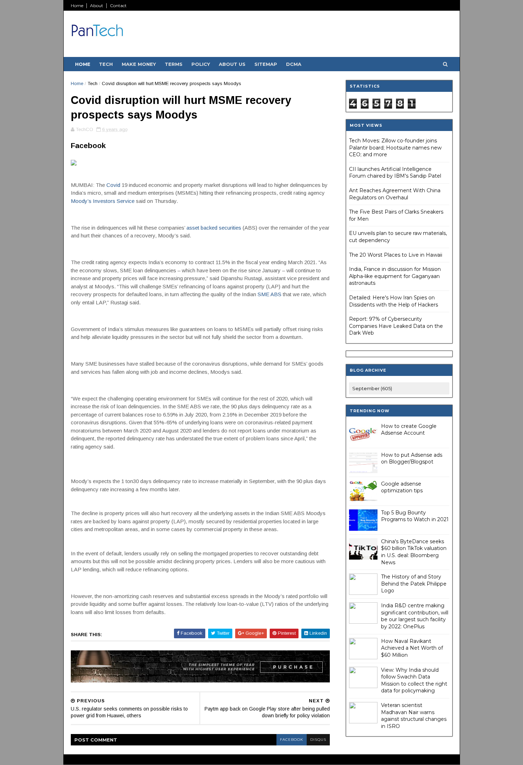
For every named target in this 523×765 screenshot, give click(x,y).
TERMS (174, 64)
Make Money (139, 64)
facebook (291, 739)
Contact (118, 5)
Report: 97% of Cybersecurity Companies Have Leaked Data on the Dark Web (396, 326)
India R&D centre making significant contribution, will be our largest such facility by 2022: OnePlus (414, 616)
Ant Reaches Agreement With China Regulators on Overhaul (394, 194)
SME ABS (269, 294)
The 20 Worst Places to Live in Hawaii (395, 255)
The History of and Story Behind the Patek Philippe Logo (414, 583)
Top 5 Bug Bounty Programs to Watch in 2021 (415, 516)
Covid (113, 185)
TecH (106, 64)
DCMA (293, 64)
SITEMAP (265, 64)
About (96, 5)
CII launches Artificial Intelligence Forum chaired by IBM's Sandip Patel (395, 172)
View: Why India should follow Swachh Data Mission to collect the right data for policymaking (414, 680)
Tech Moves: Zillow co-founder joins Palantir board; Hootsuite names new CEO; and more (395, 147)
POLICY (200, 64)
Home (77, 5)
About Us (232, 64)
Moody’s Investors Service (102, 201)
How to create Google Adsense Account (409, 429)
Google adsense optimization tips (402, 487)
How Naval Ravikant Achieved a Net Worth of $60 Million (412, 648)
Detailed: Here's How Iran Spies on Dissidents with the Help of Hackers (393, 301)
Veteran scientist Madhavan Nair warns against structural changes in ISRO (414, 715)
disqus (318, 739)
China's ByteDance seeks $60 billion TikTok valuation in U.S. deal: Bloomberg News (414, 552)
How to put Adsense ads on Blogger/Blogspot (411, 458)
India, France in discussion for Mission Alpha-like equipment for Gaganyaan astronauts (395, 276)
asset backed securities (213, 228)
